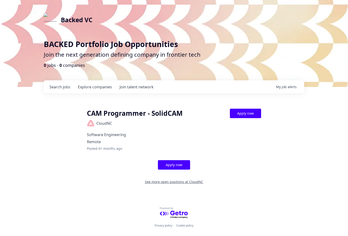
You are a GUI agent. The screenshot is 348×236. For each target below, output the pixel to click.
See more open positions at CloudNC (174, 182)
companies (95, 87)
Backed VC (77, 20)
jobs (59, 87)
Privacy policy (163, 225)
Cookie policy (184, 225)
